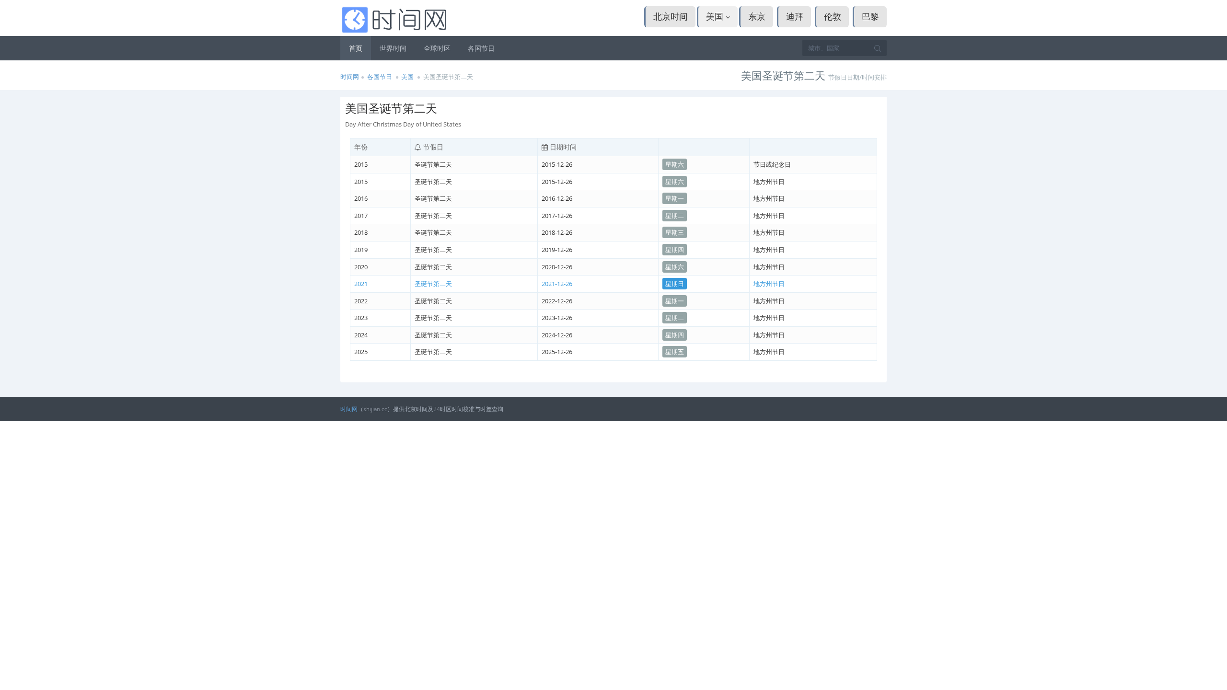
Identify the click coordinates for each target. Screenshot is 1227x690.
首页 (355, 48)
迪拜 (794, 16)
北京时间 (670, 16)
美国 (716, 16)
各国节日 (481, 48)
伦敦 (832, 16)
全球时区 (437, 48)
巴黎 (870, 16)
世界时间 (393, 48)
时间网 (349, 76)
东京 (756, 16)
